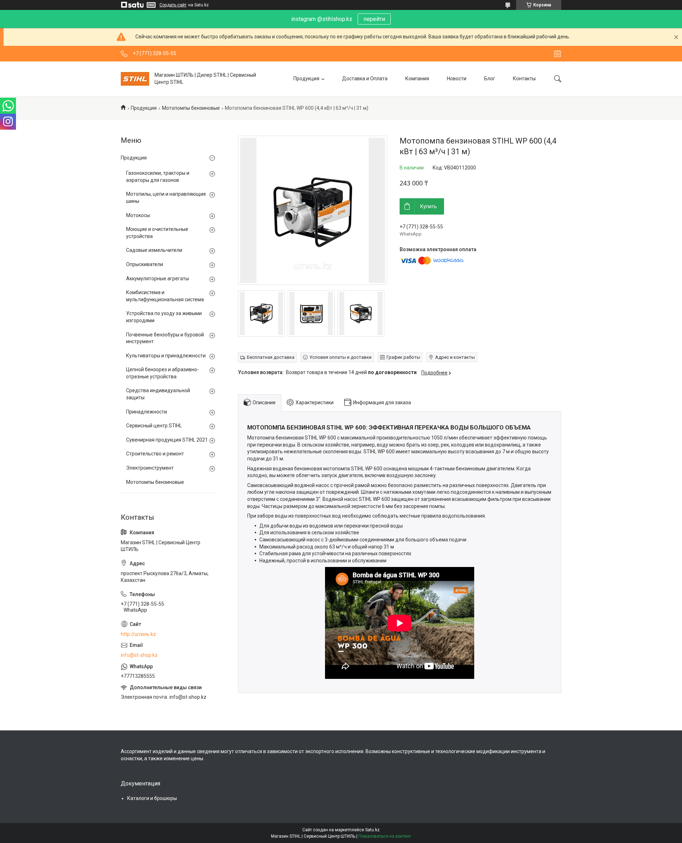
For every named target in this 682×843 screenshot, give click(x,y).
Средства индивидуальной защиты (158, 394)
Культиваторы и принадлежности (166, 355)
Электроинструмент (150, 468)
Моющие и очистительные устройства (157, 232)
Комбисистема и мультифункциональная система (165, 296)
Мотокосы (138, 215)
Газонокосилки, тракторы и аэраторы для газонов (157, 176)
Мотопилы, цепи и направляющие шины (166, 197)
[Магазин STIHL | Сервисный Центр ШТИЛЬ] (135, 79)
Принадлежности (146, 412)
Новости (456, 78)
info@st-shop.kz (139, 655)
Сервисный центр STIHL (154, 425)
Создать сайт (172, 4)
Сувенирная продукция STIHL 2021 (167, 440)
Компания (417, 78)
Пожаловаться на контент (384, 836)
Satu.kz (372, 829)
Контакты (524, 78)
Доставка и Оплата (365, 78)
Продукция (306, 78)
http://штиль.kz (138, 634)
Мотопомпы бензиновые (191, 108)
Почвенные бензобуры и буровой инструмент (165, 338)
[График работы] (557, 53)
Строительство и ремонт (155, 453)
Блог (489, 78)
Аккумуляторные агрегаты (157, 278)
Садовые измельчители (154, 250)
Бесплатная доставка (270, 357)
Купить (428, 206)
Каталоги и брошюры (152, 798)
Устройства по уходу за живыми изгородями (164, 316)
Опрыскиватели (144, 264)
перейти (374, 19)
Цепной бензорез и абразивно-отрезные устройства (162, 373)
